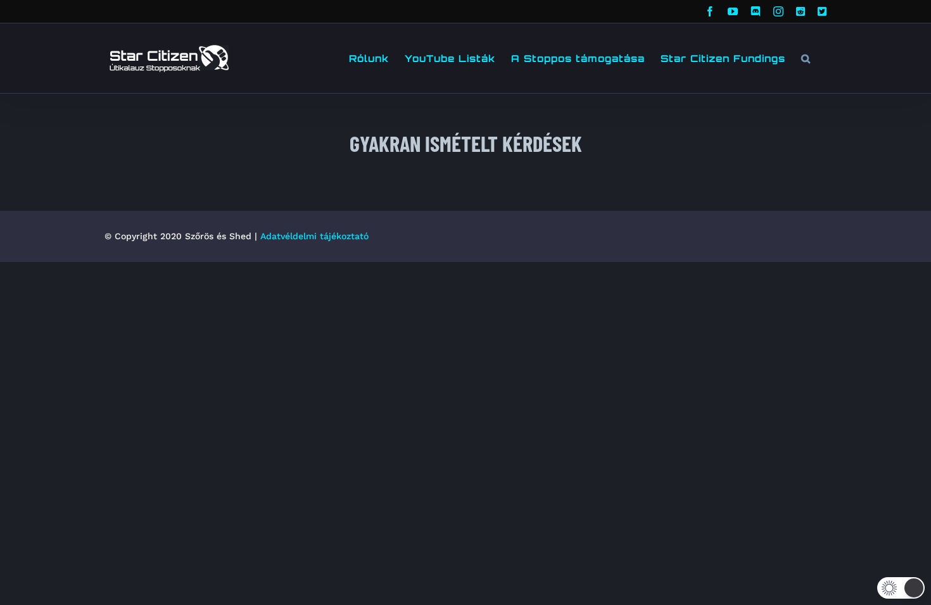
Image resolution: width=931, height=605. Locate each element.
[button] (806, 58)
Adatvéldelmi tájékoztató (314, 236)
